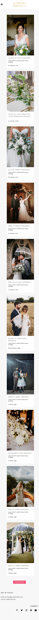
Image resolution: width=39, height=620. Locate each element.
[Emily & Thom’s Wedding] (20, 486)
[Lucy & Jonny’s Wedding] (20, 146)
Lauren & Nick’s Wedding (19, 58)
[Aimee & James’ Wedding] (20, 374)
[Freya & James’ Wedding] (20, 542)
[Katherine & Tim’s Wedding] (20, 430)
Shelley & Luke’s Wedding (19, 282)
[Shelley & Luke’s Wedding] (20, 259)
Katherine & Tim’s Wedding (19, 453)
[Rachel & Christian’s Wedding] (20, 315)
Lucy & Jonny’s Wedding (19, 170)
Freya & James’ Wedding (18, 566)
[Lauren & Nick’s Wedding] (20, 35)
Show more (19, 582)
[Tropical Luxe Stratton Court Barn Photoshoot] (20, 91)
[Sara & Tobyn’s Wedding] (20, 203)
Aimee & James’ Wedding (18, 397)
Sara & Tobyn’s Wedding (19, 226)
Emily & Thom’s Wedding (18, 509)
